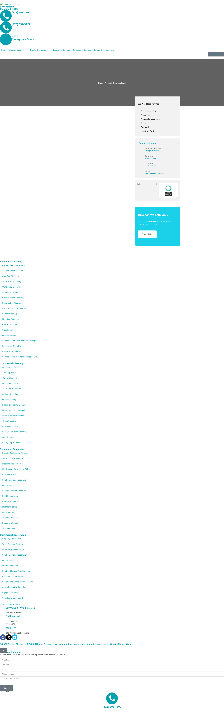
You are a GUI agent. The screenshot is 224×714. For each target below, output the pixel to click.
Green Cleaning (9, 335)
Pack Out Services (10, 474)
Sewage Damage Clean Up (14, 490)
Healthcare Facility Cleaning (14, 410)
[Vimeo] (15, 637)
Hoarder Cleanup (9, 507)
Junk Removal (8, 528)
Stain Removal (8, 330)
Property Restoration (11, 539)
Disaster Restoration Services (15, 453)
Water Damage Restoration (14, 458)
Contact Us (147, 234)
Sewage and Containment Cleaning (17, 582)
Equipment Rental (10, 523)
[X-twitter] (9, 637)
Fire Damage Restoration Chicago (17, 469)
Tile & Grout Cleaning (11, 389)
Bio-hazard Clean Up (11, 346)
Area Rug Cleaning (10, 276)
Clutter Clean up (9, 324)
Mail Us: (147, 171)
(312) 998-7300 (21, 12)
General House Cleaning (13, 297)
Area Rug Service (10, 372)
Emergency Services (11, 442)
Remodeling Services (11, 351)
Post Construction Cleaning (14, 308)
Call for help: (149, 156)
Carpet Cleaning (9, 378)
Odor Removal (8, 437)
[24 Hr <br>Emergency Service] (6, 39)
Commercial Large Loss (12, 576)
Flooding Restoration (11, 464)
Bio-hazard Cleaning (11, 426)
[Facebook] (3, 637)
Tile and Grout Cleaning (12, 271)
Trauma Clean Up (10, 517)
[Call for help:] (142, 157)
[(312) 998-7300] (6, 16)
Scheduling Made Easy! (12, 598)
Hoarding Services (10, 319)
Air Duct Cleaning (10, 292)
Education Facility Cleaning (14, 405)
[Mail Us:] (142, 172)
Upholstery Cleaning (11, 287)
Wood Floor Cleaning (11, 281)
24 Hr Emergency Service (24, 37)
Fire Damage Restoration (13, 549)
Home (100, 83)
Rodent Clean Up (9, 314)
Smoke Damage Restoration (14, 480)
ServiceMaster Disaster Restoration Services (22, 357)
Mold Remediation (10, 496)
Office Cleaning (9, 421)
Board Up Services (10, 501)
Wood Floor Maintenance (13, 415)
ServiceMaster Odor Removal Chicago (19, 340)
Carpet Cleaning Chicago (13, 265)
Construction (8, 512)
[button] (18, 50)
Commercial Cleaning (11, 367)
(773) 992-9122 (21, 24)
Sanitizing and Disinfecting (14, 587)
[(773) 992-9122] (6, 27)
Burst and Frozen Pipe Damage (16, 571)
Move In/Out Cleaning (11, 303)
